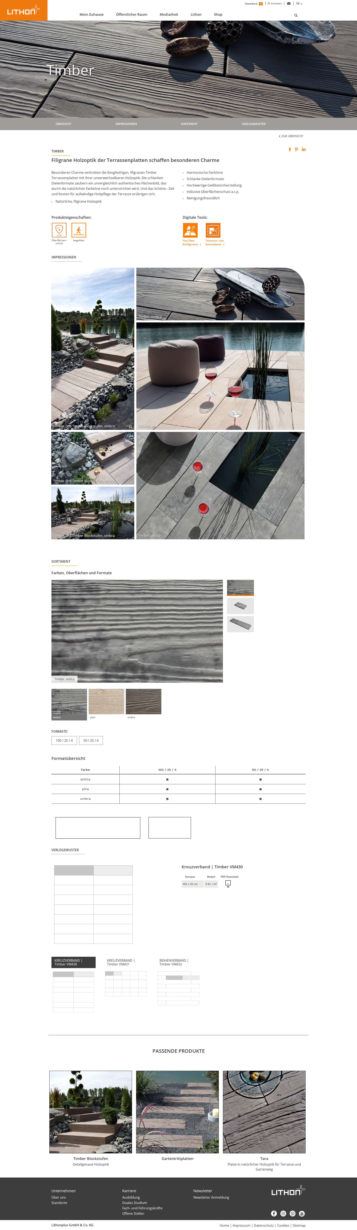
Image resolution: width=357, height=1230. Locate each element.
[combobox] (300, 3)
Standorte (59, 1202)
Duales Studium (134, 1202)
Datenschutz (264, 1225)
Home (224, 1225)
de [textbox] (298, 3)
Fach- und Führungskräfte (142, 1208)
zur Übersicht (292, 136)
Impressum (241, 1225)
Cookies (283, 1225)
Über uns (58, 1197)
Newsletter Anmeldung (211, 1197)
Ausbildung (131, 1197)
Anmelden (276, 3)
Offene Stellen (133, 1213)
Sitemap (299, 1225)
